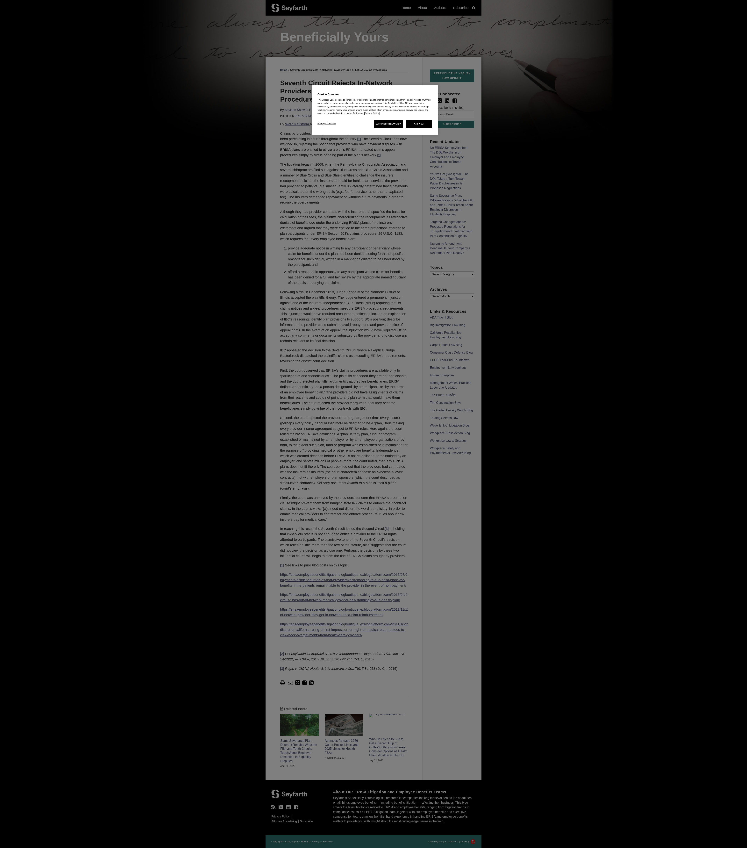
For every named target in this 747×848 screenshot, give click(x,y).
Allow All (419, 124)
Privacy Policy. (372, 113)
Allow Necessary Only (388, 124)
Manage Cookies (326, 123)
